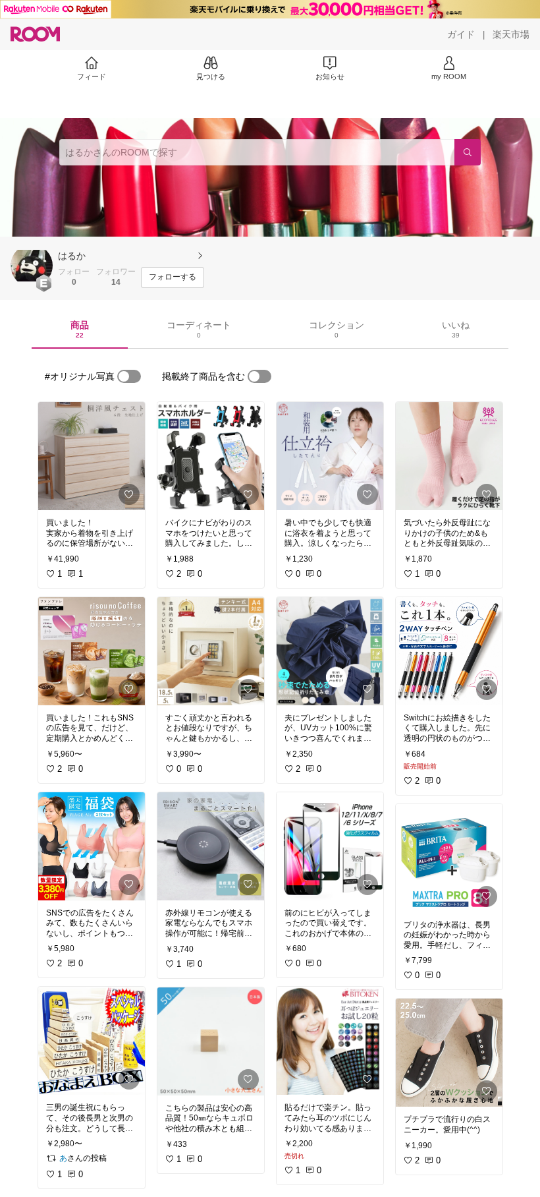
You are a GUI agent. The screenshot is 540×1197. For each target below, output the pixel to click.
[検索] (467, 152)
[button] (32, 266)
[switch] (129, 376)
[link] (91, 456)
